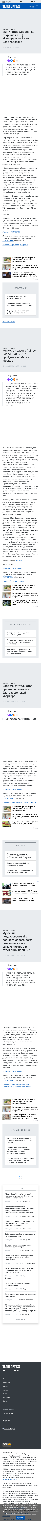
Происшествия (9, 802)
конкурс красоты (17, 581)
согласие (35, 1505)
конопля (17, 1374)
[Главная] (11, 6)
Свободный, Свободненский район (17, 1087)
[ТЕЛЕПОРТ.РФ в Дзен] (31, 1)
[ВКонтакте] (11, 60)
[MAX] (8, 60)
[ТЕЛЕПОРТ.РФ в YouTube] (38, 1)
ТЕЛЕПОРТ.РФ (8, 241)
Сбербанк (24, 245)
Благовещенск (30, 802)
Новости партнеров (11, 245)
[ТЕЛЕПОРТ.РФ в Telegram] (23, 1)
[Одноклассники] (14, 60)
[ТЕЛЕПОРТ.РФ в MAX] (20, 1)
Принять (20, 1518)
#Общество (26, 1459)
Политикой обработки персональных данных (21, 1514)
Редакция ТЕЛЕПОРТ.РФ (12, 232)
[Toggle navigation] (36, 6)
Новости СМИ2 (8, 322)
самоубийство (23, 1084)
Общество (7, 1374)
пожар (19, 802)
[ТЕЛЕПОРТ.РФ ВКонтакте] (26, 1)
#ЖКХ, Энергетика (28, 1474)
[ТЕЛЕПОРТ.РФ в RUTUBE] (35, 1)
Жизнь (5, 581)
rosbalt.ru (19, 560)
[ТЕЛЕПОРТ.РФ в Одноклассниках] (29, 1)
